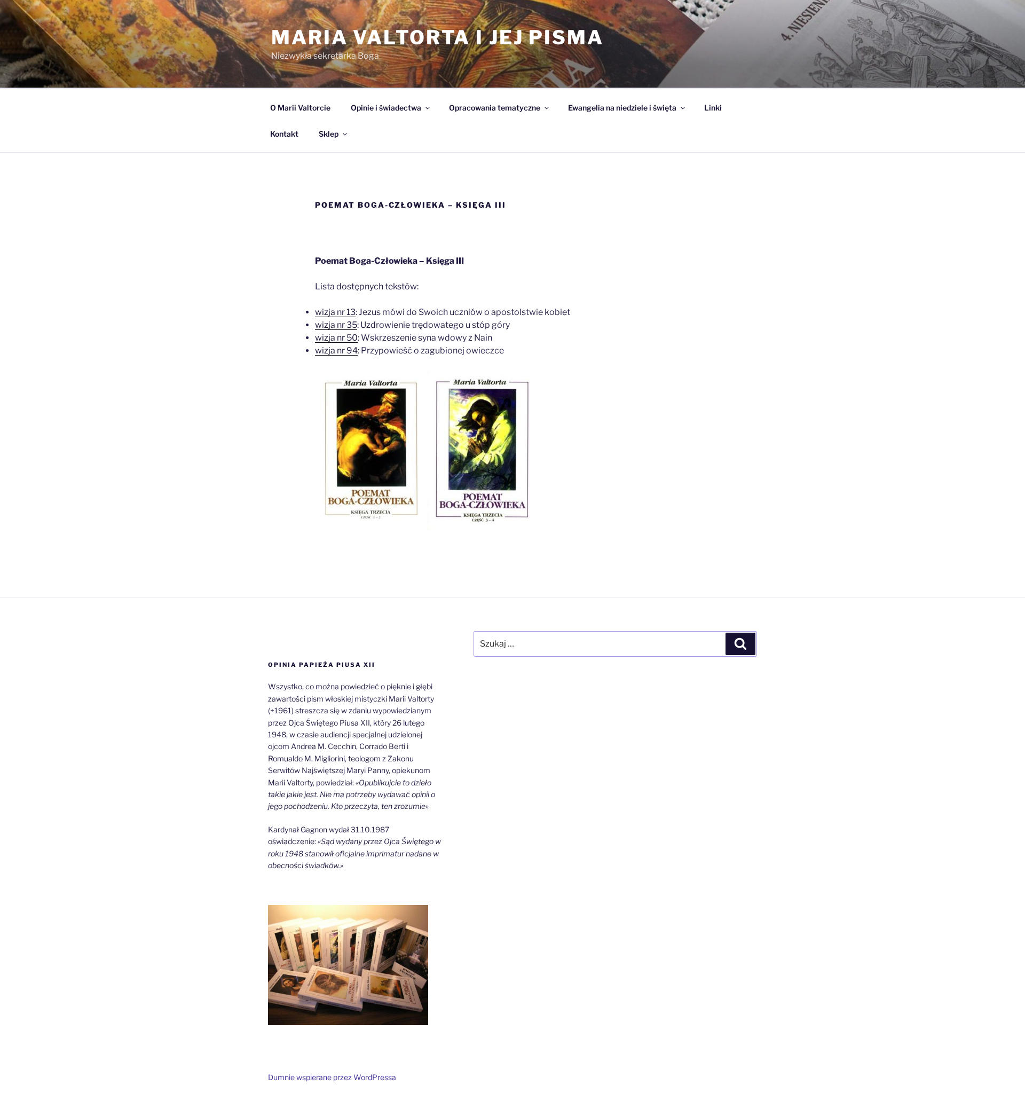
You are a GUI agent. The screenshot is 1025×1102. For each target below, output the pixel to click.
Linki (713, 107)
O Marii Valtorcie (300, 107)
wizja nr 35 (336, 325)
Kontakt (284, 133)
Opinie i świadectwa (386, 107)
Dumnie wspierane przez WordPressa (332, 1077)
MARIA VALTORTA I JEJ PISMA (437, 37)
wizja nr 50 (336, 338)
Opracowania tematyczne (494, 107)
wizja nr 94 (336, 350)
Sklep (328, 133)
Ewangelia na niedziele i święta (622, 107)
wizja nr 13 (335, 312)
